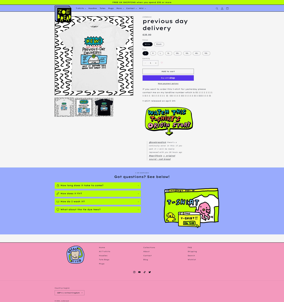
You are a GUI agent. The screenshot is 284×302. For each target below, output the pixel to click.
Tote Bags (104, 259)
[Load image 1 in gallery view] (64, 107)
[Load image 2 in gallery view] (84, 107)
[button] (80, 8)
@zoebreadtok (157, 142)
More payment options (168, 83)
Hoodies (103, 255)
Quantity (146, 58)
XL (169, 53)
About (146, 251)
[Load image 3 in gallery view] (104, 107)
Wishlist (192, 259)
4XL (196, 53)
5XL (206, 53)
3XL (187, 53)
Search (191, 255)
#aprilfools (155, 155)
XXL (177, 53)
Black (159, 44)
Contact (147, 255)
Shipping (192, 251)
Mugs (102, 263)
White (147, 44)
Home (102, 247)
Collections (149, 247)
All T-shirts (104, 251)
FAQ (190, 247)
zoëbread (65, 301)
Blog (145, 259)
